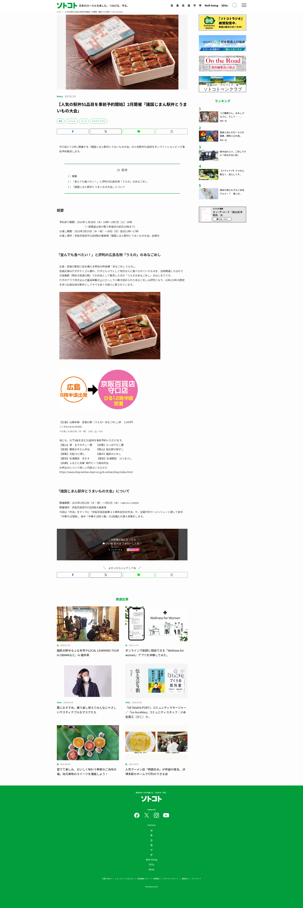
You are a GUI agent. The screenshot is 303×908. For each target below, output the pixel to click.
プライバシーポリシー (170, 878)
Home (59, 12)
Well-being (211, 5)
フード (84, 121)
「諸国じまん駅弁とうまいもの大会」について (98, 187)
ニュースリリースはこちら (124, 878)
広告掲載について (143, 878)
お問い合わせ (107, 878)
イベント (72, 121)
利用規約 (156, 878)
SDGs (224, 5)
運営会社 (185, 878)
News (151, 869)
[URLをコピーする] (171, 131)
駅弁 (61, 121)
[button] (73, 131)
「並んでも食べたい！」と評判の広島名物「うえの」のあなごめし (110, 181)
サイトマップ (196, 878)
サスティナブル (98, 121)
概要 (74, 176)
